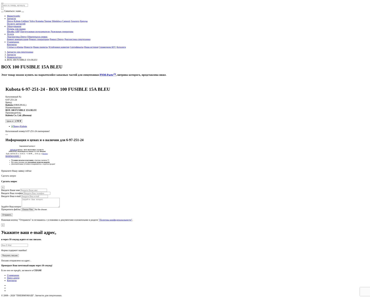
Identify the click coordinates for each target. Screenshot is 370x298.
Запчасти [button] (11, 18)
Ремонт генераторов (39, 39)
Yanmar (47, 21)
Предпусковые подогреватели (35, 31)
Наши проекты (40, 47)
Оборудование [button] (14, 26)
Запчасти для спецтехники (20, 52)
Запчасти (11, 54)
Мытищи (45, 153)
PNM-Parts (108, 74)
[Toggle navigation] (2, 3)
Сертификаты (77, 47)
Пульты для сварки (16, 29)
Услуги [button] (10, 34)
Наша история (91, 47)
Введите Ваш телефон (12, 193)
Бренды (84, 21)
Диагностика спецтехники (77, 39)
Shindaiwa (57, 21)
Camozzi (66, 21)
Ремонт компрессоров (17, 39)
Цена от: (14, 121)
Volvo (32, 21)
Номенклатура (14, 57)
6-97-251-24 (11, 100)
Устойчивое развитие (58, 47)
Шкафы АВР (13, 31)
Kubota (17, 21)
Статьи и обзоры (15, 47)
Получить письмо (10, 255)
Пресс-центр (13, 278)
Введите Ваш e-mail (11, 196)
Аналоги (75, 21)
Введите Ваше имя (10, 190)
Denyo (10, 21)
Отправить (7, 215)
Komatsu (40, 21)
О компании (13, 275)
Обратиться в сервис (37, 36)
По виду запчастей (16, 24)
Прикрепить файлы (10, 209)
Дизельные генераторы (61, 31)
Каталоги (121, 47)
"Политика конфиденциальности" (115, 220)
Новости (28, 47)
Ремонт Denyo (57, 39)
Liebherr (25, 21)
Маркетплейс (13, 16)
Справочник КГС (107, 47)
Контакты (12, 44)
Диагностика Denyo (17, 36)
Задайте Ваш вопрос (11, 206)
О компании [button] (13, 42)
